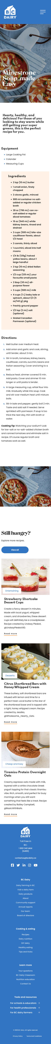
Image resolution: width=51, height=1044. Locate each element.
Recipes (25, 934)
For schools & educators (23, 1003)
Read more (10, 633)
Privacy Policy (18, 1036)
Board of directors (25, 915)
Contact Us (25, 983)
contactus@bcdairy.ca (25, 858)
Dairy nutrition (25, 938)
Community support (25, 902)
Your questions (25, 970)
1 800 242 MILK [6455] (25, 849)
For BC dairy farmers (21, 1012)
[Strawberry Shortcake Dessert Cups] (25, 593)
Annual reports (25, 906)
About (25, 898)
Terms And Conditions (34, 1036)
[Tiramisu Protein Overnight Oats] (25, 767)
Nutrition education (25, 979)
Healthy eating (25, 947)
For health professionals (23, 1007)
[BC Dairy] (10, 12)
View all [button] (15, 550)
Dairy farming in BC (25, 885)
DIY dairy (25, 943)
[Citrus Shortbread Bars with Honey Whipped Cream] (25, 678)
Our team (25, 911)
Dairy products (25, 894)
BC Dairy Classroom (25, 975)
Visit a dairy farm (25, 889)
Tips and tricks (25, 951)
